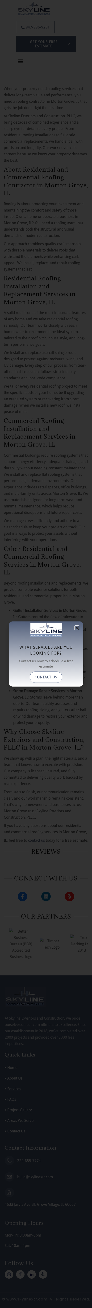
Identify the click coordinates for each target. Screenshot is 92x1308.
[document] (46, 654)
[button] (77, 628)
